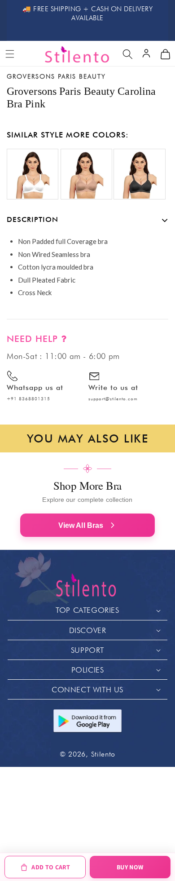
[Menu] (10, 54)
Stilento (103, 754)
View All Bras (80, 525)
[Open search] (127, 54)
